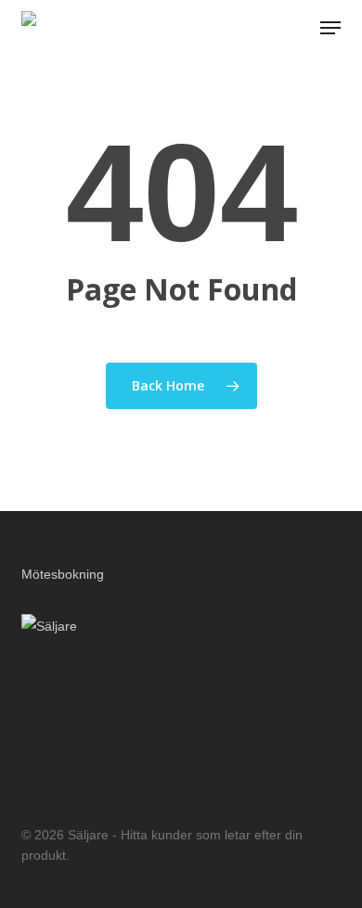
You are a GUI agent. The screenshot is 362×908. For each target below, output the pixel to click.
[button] (330, 28)
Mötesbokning (62, 574)
